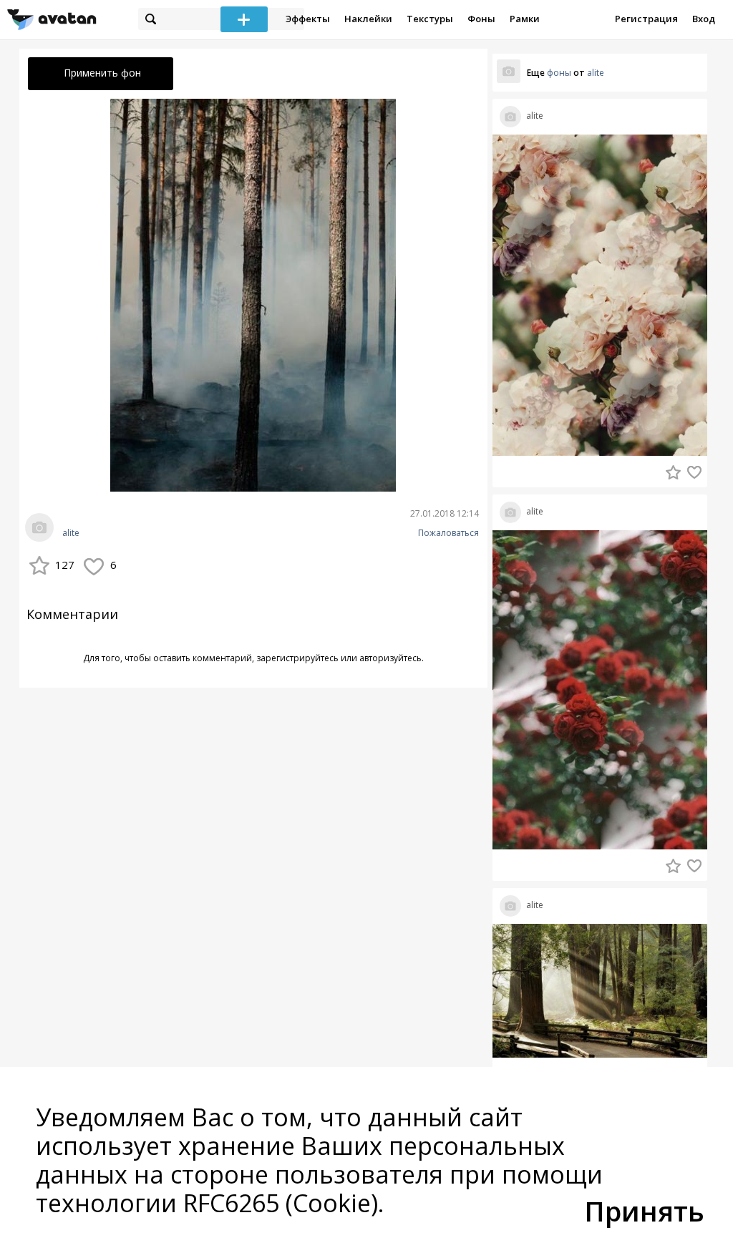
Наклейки (368, 18)
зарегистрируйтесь (297, 658)
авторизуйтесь (390, 658)
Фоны (481, 18)
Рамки (525, 18)
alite (70, 533)
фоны (559, 73)
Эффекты (308, 18)
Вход (703, 18)
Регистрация (646, 18)
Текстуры (430, 18)
